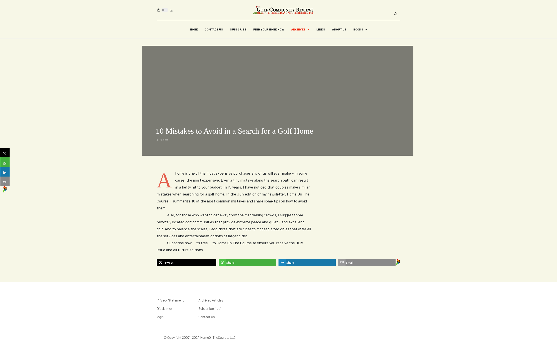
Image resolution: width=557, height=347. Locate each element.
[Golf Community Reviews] (283, 10)
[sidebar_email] (5, 181)
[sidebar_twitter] (5, 152)
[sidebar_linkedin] (5, 172)
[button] (300, 29)
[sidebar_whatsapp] (5, 162)
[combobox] (395, 14)
